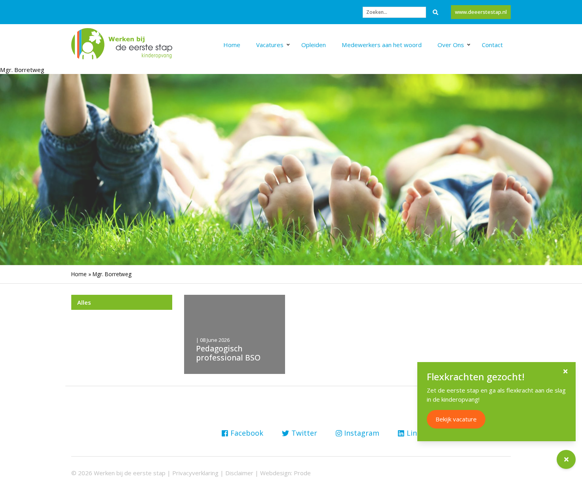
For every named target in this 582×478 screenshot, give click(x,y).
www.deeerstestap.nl (481, 11)
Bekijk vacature (456, 419)
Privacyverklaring (195, 473)
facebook (246, 433)
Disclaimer (239, 473)
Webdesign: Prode (285, 473)
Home (79, 274)
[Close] (565, 371)
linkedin (421, 433)
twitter (304, 433)
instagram (361, 433)
